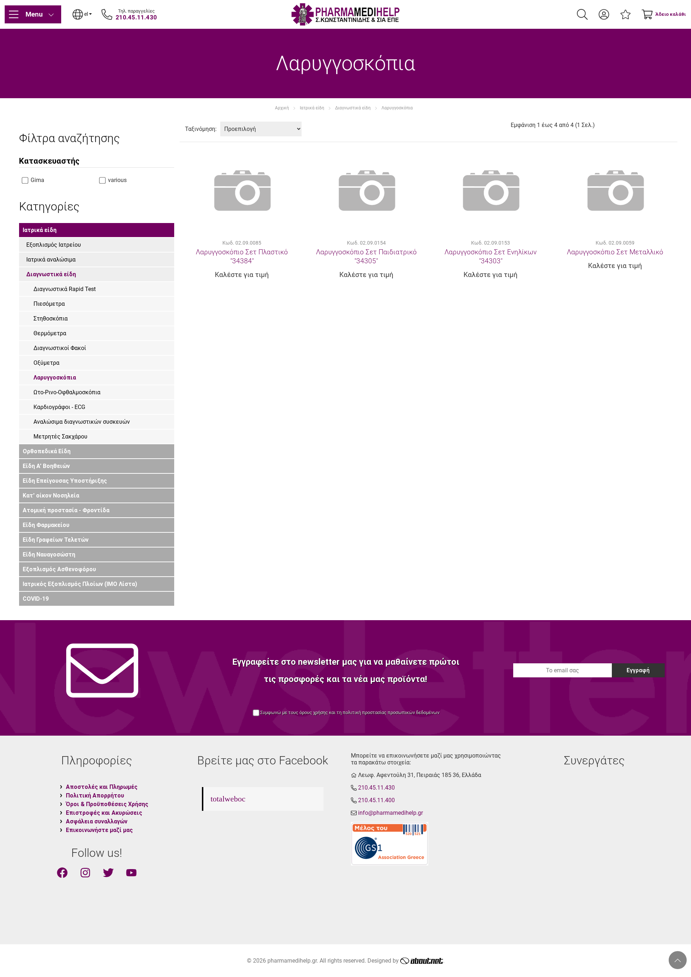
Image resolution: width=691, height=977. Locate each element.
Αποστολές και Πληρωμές (101, 786)
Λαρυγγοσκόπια (397, 107)
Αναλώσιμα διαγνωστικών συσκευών (81, 421)
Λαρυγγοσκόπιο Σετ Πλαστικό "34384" (242, 256)
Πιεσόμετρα (49, 303)
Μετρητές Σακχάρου (60, 436)
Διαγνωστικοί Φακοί (59, 348)
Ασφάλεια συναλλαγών (96, 821)
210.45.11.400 (376, 800)
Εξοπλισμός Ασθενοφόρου (59, 569)
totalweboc (228, 798)
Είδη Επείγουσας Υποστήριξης (65, 480)
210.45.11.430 (136, 17)
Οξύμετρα (46, 362)
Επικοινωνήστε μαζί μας (99, 830)
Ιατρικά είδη (312, 107)
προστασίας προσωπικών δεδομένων (400, 712)
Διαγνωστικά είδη (353, 107)
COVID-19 (36, 598)
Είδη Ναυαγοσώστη (49, 554)
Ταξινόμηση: (201, 129)
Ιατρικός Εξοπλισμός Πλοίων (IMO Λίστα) (80, 584)
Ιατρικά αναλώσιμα (51, 259)
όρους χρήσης (313, 712)
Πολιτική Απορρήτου (95, 795)
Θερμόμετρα (49, 333)
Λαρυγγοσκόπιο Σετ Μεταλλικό (615, 252)
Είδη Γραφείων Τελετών (56, 539)
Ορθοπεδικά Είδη (47, 451)
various (117, 180)
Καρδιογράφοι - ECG (59, 407)
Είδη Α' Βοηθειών (46, 466)
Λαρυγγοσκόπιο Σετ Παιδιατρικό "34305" (366, 256)
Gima (36, 180)
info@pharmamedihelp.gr (390, 812)
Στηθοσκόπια (50, 318)
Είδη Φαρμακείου (46, 525)
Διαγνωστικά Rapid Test (64, 289)
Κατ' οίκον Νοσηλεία (51, 495)
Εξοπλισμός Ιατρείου (53, 244)
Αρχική (282, 107)
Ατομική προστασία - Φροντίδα (66, 510)
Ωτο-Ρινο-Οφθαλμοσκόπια (66, 392)
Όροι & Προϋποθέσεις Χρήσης (107, 804)
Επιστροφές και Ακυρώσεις (104, 812)
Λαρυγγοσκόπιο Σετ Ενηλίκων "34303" (490, 256)
